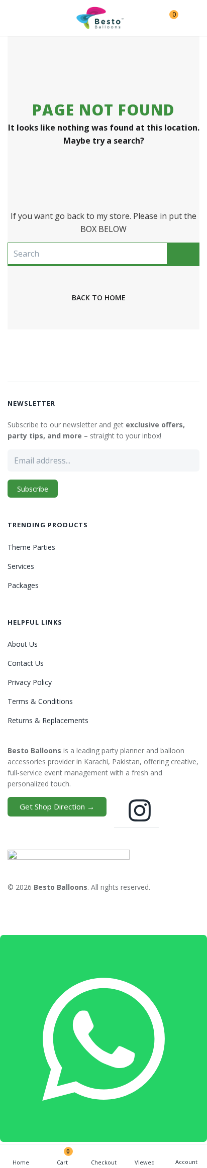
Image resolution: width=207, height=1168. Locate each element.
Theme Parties (31, 547)
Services (21, 566)
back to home (99, 297)
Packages (23, 585)
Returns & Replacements (48, 720)
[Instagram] (139, 810)
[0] (166, 18)
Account (186, 1161)
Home (21, 1162)
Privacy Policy (30, 682)
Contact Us (26, 663)
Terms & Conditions (40, 701)
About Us (23, 644)
